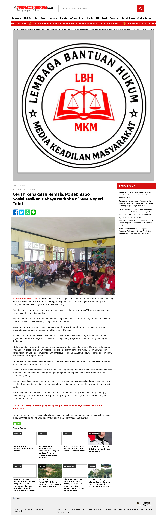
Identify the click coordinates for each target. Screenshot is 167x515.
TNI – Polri (101, 18)
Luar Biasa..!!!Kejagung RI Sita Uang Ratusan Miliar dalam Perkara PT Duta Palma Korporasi (62, 23)
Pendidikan (128, 18)
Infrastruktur (77, 18)
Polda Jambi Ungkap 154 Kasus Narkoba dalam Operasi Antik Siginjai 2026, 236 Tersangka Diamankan (135, 211)
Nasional (52, 18)
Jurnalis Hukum (75, 509)
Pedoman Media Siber (92, 509)
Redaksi (107, 509)
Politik (63, 18)
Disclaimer (62, 509)
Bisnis (89, 18)
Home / (16, 186)
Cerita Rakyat (144, 18)
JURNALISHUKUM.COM (25, 299)
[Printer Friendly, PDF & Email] (17, 423)
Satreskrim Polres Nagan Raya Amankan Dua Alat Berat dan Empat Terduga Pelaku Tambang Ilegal (135, 203)
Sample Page (119, 509)
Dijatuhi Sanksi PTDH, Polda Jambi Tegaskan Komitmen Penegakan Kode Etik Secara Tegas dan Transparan (136, 220)
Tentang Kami (63, 512)
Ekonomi (114, 18)
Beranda (17, 18)
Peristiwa (40, 18)
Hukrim (28, 18)
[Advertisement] (136, 279)
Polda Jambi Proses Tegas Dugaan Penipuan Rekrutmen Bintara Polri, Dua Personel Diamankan (134, 231)
